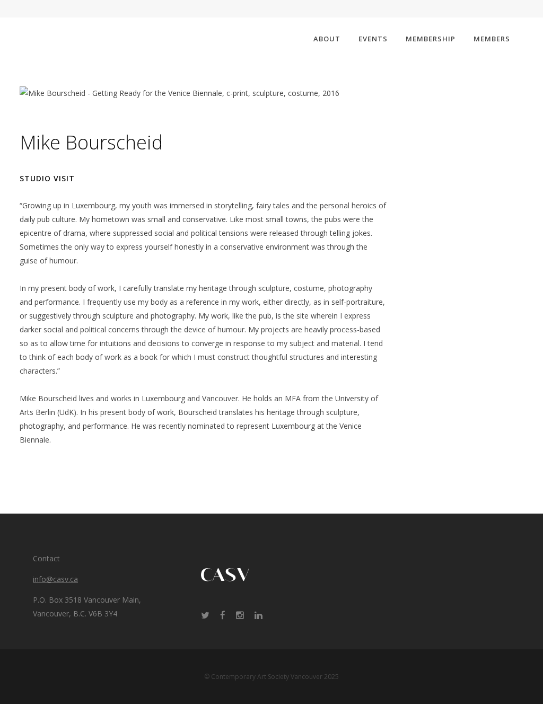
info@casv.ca (55, 579)
